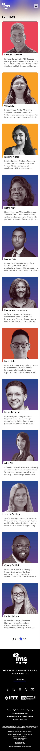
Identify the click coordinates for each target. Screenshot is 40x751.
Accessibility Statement (14, 710)
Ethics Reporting (28, 710)
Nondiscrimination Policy (20, 713)
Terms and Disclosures (20, 720)
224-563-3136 (20, 739)
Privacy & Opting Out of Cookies (17, 716)
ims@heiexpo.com (20, 743)
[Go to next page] (20, 638)
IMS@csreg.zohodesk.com (20, 738)
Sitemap (30, 716)
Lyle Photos (24, 731)
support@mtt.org (26, 746)
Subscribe (20, 679)
